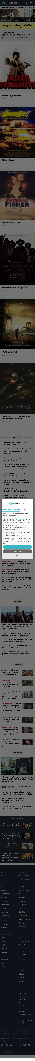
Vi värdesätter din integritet (11, 509)
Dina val (26, 510)
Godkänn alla (17, 547)
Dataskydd (17, 555)
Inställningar (17, 551)
